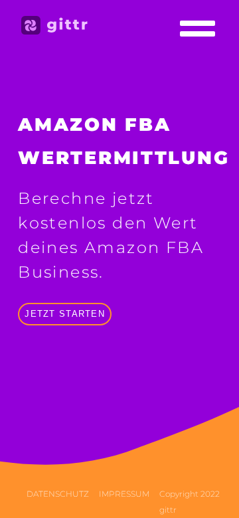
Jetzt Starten (65, 314)
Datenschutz (58, 494)
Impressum (124, 494)
